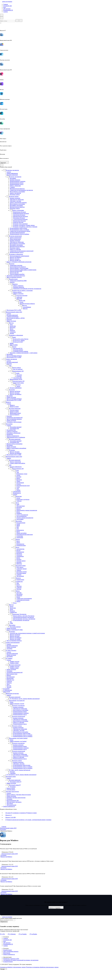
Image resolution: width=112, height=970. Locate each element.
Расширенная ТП (8, 10)
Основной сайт (7, 5)
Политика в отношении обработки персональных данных (42, 967)
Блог (4, 7)
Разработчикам (7, 950)
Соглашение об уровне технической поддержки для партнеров (20, 960)
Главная (5, 4)
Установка (3, 829)
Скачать (5, 11)
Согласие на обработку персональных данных (13, 967)
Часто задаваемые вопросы (10, 951)
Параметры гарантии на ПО (11, 958)
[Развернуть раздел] (4, 170)
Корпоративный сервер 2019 (8, 828)
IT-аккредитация (8, 961)
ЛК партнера (6, 8)
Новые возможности (9, 954)
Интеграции (6, 953)
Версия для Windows (6, 856)
